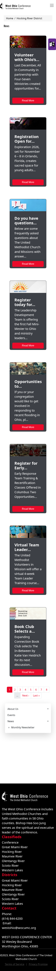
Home (9, 18)
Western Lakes (12, 870)
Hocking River (12, 852)
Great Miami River (15, 847)
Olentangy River (13, 861)
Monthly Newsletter (23, 727)
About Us (12, 709)
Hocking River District (29, 18)
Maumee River (12, 856)
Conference (10, 842)
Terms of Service (14, 964)
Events (11, 715)
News (10, 721)
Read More (28, 100)
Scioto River (10, 865)
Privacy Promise (38, 964)
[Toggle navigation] (52, 5)
